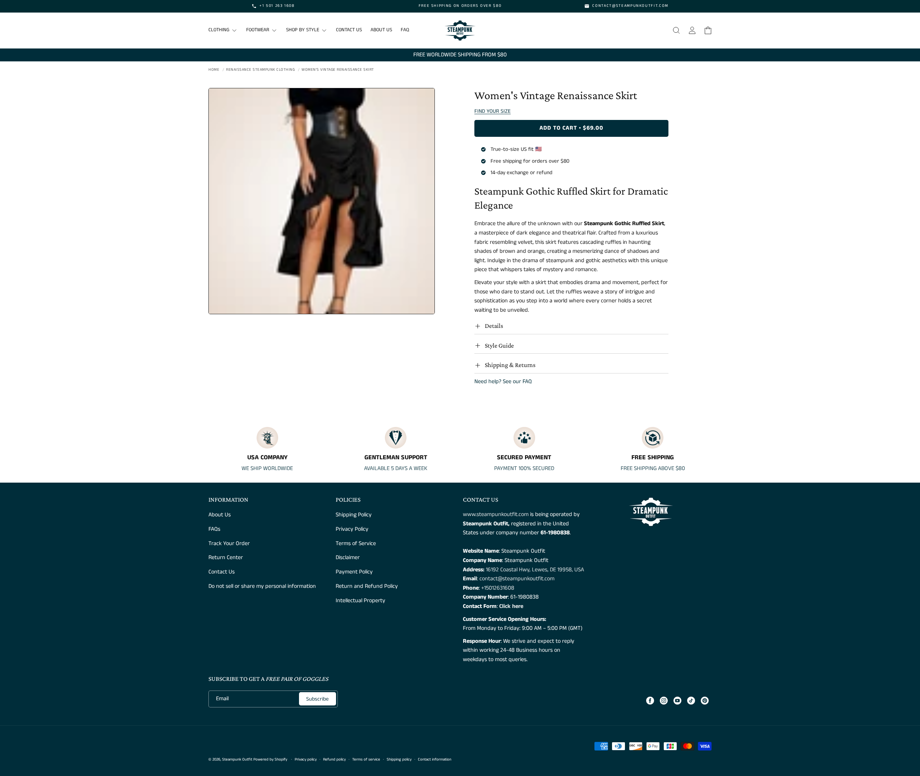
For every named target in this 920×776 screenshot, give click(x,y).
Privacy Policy (352, 529)
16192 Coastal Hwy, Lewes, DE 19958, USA (535, 570)
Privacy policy (306, 759)
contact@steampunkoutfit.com (517, 579)
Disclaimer (348, 557)
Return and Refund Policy (367, 586)
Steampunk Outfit (237, 759)
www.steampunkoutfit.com (496, 514)
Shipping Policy (354, 515)
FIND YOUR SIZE (492, 111)
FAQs (214, 529)
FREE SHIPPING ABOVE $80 (653, 468)
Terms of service (366, 759)
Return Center (225, 557)
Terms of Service (356, 543)
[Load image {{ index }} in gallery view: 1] (321, 201)
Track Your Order (229, 543)
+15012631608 (497, 588)
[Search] (676, 30)
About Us (219, 515)
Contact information (434, 759)
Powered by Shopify (270, 759)
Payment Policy (354, 572)
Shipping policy (399, 759)
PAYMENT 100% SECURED (524, 468)
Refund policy (334, 759)
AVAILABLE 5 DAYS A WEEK (395, 468)
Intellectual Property (360, 600)
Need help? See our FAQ (503, 381)
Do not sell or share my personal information (262, 586)
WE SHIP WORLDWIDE (267, 468)
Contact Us (221, 572)
